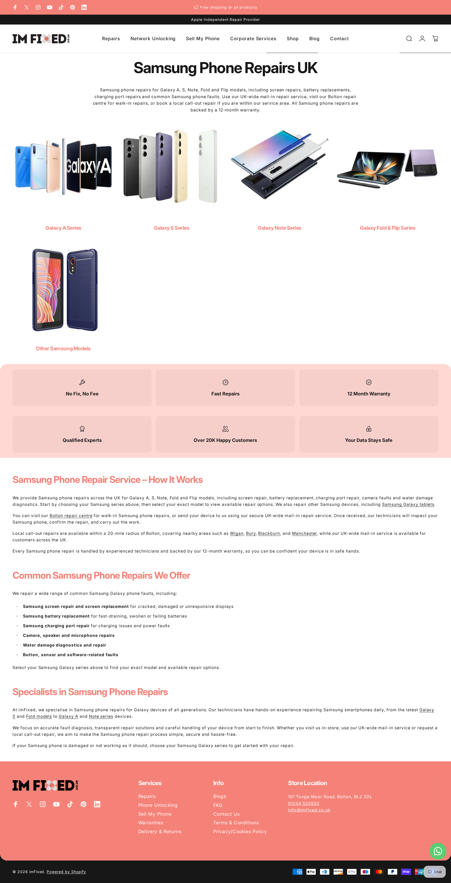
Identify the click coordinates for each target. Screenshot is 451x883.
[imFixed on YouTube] (49, 7)
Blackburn (269, 533)
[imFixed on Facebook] (15, 7)
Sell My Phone (155, 814)
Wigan (237, 533)
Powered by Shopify (66, 871)
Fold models (39, 716)
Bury (251, 533)
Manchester (304, 533)
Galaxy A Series (63, 228)
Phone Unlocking (158, 805)
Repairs (147, 796)
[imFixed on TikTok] (61, 7)
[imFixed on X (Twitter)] (26, 7)
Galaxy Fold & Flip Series (388, 228)
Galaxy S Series (171, 228)
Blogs (219, 796)
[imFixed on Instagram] (38, 7)
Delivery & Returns (160, 831)
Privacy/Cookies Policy (240, 831)
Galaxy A (68, 716)
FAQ (217, 805)
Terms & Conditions (236, 822)
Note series (101, 716)
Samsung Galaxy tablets (408, 504)
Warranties (151, 822)
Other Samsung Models (63, 348)
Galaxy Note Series (279, 228)
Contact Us (226, 814)
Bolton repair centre (71, 515)
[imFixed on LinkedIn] (84, 7)
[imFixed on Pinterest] (72, 7)
